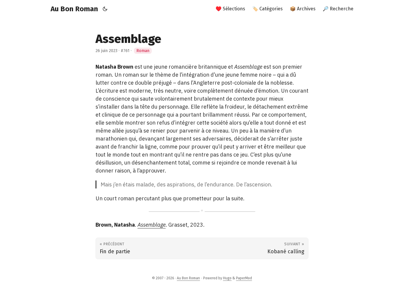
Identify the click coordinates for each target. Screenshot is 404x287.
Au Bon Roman (74, 9)
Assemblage (152, 224)
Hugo (227, 278)
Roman (142, 50)
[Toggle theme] (105, 9)
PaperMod (244, 278)
